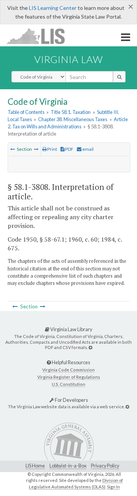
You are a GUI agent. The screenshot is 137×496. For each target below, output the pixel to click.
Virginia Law (68, 59)
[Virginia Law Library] (90, 347)
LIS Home (35, 466)
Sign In (113, 486)
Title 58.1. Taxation (71, 112)
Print (51, 149)
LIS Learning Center (52, 8)
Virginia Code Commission (68, 369)
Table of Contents (26, 112)
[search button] (119, 76)
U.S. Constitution (68, 384)
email (87, 149)
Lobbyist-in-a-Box (67, 466)
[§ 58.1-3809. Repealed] (36, 149)
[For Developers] (127, 406)
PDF (68, 149)
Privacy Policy (105, 466)
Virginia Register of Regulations (68, 376)
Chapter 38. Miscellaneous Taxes (72, 119)
